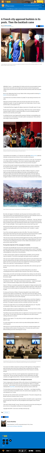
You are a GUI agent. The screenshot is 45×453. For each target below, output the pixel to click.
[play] (3, 5)
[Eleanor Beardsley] (3, 423)
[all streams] (43, 5)
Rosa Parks (12, 386)
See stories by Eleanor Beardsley (14, 426)
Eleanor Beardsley (8, 25)
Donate (40, 1)
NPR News (6, 412)
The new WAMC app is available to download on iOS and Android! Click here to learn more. (22, 8)
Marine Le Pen (34, 155)
